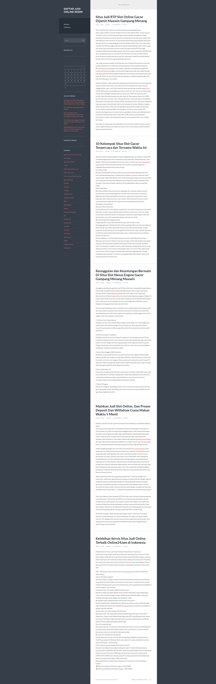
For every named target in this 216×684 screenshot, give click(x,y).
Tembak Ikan (67, 248)
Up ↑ (150, 679)
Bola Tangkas (67, 158)
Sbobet (66, 208)
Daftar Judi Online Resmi (73, 10)
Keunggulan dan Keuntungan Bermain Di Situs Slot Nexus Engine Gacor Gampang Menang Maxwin (123, 275)
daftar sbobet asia (69, 172)
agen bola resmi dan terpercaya (72, 154)
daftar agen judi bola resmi (71, 169)
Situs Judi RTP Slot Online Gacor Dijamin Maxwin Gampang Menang (121, 19)
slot (65, 215)
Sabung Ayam (67, 205)
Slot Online (67, 233)
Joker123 (66, 187)
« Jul (65, 87)
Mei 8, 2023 (99, 151)
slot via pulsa (128, 572)
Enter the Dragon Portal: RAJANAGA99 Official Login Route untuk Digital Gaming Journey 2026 (74, 114)
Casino (66, 165)
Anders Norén (142, 679)
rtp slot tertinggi (139, 449)
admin (107, 24)
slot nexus (66, 230)
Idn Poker (66, 183)
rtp (133, 175)
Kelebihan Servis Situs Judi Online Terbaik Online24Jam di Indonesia (121, 540)
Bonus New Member (69, 162)
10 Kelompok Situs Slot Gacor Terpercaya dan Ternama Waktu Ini (121, 146)
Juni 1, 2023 (99, 24)
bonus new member (108, 68)
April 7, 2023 (100, 282)
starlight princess (68, 244)
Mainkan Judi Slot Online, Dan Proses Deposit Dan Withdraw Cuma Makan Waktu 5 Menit (123, 410)
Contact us (67, 27)
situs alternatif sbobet (70, 212)
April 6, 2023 (100, 418)
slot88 (65, 240)
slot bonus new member (143, 439)
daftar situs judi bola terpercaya (73, 176)
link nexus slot (126, 606)
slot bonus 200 (115, 293)
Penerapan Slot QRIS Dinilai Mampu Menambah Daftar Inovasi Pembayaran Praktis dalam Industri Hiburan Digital (75, 102)
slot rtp (147, 88)
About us (66, 24)
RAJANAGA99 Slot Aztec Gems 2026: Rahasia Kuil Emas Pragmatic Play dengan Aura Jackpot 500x (74, 129)
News (65, 201)
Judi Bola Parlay (68, 194)
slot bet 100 (67, 219)
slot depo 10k (67, 223)
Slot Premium (67, 237)
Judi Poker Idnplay (69, 197)
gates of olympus (68, 180)
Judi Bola (66, 190)
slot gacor (66, 226)
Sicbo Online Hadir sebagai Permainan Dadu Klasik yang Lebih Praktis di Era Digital (74, 121)
